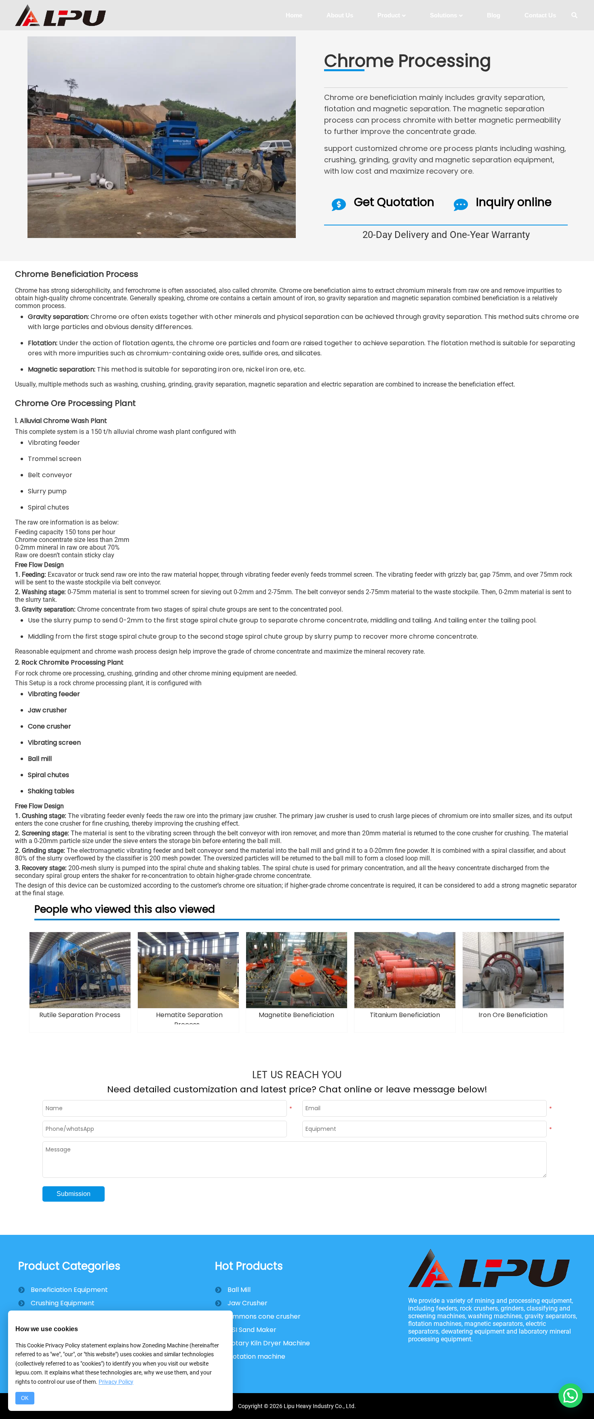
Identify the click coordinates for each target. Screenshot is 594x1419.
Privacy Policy (116, 1382)
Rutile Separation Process (79, 1015)
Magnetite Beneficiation (296, 1015)
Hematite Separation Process (189, 1019)
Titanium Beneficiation (405, 1015)
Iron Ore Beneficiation (513, 1015)
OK (25, 1398)
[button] (570, 1395)
